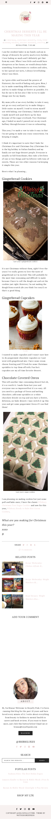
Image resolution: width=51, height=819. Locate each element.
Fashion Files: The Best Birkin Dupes (25, 773)
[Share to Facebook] (27, 545)
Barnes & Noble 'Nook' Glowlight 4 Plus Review (25, 788)
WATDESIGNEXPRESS (26, 815)
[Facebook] (30, 2)
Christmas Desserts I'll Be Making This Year (25, 33)
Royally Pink (28, 813)
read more (25, 733)
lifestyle (41, 43)
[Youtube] (47, 2)
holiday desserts (28, 43)
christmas (11, 40)
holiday (15, 43)
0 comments (26, 550)
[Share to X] (24, 545)
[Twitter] (35, 2)
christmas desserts (26, 40)
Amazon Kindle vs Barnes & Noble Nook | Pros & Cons (25, 780)
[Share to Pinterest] (31, 545)
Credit (25, 351)
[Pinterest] (43, 2)
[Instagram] (38, 2)
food (39, 40)
